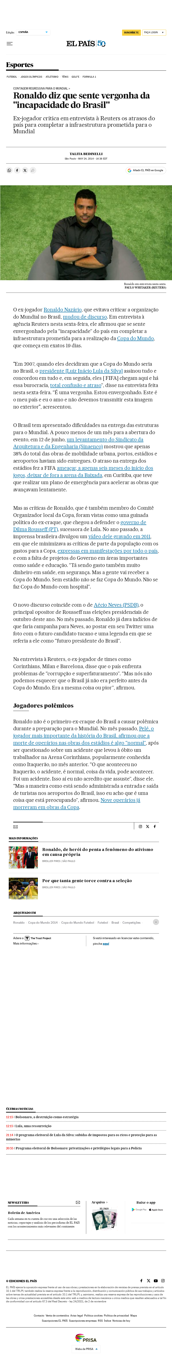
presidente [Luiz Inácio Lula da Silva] (81, 371)
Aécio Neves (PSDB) (116, 605)
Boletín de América (24, 1213)
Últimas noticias (19, 1109)
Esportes (19, 65)
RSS (100, 1320)
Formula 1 (89, 76)
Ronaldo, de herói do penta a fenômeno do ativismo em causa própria (97, 852)
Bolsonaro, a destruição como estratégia (47, 1117)
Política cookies (93, 1315)
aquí (106, 943)
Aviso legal (76, 1315)
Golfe (75, 76)
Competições (131, 922)
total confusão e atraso (75, 385)
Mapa (133, 1315)
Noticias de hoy (121, 1320)
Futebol (12, 76)
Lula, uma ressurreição (33, 1126)
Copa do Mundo (135, 338)
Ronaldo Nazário (63, 309)
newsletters (18, 1202)
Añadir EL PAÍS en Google (148, 170)
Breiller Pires (51, 861)
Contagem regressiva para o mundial (40, 88)
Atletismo (52, 76)
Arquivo (98, 1202)
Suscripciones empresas (83, 1320)
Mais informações (25, 943)
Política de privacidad (116, 1315)
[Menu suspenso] (9, 43)
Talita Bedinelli (86, 154)
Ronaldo (19, 922)
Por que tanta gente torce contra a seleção (87, 881)
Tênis (65, 76)
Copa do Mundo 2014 (43, 922)
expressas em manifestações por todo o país (108, 551)
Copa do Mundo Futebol (77, 922)
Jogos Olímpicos (31, 76)
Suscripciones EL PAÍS (55, 1320)
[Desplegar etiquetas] (156, 922)
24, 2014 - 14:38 (92, 158)
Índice (107, 1320)
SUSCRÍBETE (131, 32)
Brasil (115, 922)
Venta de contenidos (57, 1315)
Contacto (39, 1315)
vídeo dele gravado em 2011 (119, 536)
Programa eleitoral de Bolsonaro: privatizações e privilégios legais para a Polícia (79, 1148)
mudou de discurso (85, 317)
